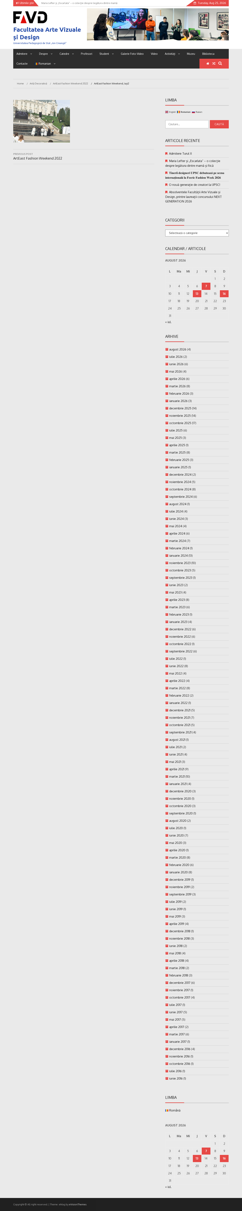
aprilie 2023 (177, 600)
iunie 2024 (176, 519)
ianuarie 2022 (178, 703)
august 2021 (177, 740)
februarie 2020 (179, 865)
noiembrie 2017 (179, 990)
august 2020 (177, 821)
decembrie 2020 (180, 791)
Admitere (21, 53)
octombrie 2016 (179, 1064)
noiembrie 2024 (180, 482)
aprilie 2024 (177, 533)
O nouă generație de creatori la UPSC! (194, 185)
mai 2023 (175, 592)
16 (224, 294)
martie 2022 (177, 688)
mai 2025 (175, 438)
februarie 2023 (179, 614)
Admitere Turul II (180, 153)
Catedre (64, 53)
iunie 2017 (176, 1012)
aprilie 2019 (176, 924)
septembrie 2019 (180, 894)
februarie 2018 (178, 975)
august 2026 (177, 349)
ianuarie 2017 (178, 1042)
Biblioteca (208, 53)
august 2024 (177, 504)
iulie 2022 (176, 659)
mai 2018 (175, 953)
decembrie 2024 (180, 474)
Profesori (86, 53)
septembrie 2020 (181, 813)
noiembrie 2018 (179, 938)
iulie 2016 (175, 1071)
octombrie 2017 (179, 997)
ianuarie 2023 (178, 622)
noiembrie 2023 (180, 563)
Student (104, 53)
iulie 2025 (176, 430)
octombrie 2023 (180, 570)
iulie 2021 (175, 747)
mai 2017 (175, 1019)
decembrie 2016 (179, 1049)
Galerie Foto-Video (132, 53)
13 (197, 294)
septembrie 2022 (180, 651)
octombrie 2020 (180, 806)
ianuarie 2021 (178, 784)
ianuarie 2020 (178, 872)
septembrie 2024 (181, 497)
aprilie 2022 (177, 681)
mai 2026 (175, 371)
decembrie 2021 (179, 710)
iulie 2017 (175, 1005)
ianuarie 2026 (178, 401)
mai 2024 (175, 526)
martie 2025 (177, 452)
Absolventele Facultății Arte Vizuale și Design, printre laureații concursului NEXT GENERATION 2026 (193, 196)
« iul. (168, 322)
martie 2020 (177, 857)
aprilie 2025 (177, 445)
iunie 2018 (176, 946)
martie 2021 (177, 776)
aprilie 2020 (177, 850)
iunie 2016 (176, 1078)
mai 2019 (175, 916)
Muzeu (191, 53)
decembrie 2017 (179, 983)
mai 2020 (175, 843)
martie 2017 (177, 1034)
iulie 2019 (175, 902)
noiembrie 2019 (179, 887)
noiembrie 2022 (180, 636)
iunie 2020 (176, 835)
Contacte (22, 63)
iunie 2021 (176, 754)
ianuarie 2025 (178, 467)
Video (154, 53)
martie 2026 (177, 386)
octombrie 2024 (180, 489)
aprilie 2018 (176, 960)
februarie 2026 (179, 393)
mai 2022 (175, 673)
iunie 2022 (176, 666)
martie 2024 (177, 541)
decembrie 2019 (179, 879)
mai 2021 (175, 762)
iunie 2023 (176, 585)
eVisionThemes (78, 1204)
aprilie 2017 (176, 1027)
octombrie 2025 (180, 423)
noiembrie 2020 (180, 798)
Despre (43, 53)
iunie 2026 (176, 364)
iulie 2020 (176, 828)
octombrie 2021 (179, 725)
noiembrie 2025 (180, 416)
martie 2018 (177, 968)
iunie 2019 (176, 909)
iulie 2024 (176, 511)
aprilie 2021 (176, 769)
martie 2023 (177, 607)
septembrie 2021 (180, 732)
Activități (170, 53)
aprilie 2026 (177, 379)
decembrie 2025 (180, 408)
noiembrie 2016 (179, 1056)
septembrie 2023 (180, 578)
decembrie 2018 (179, 931)
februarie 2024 (179, 548)
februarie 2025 (179, 460)
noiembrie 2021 (179, 717)
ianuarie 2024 (178, 555)
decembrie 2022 (180, 629)
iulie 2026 (176, 357)
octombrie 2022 (180, 644)
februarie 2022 (179, 695)
